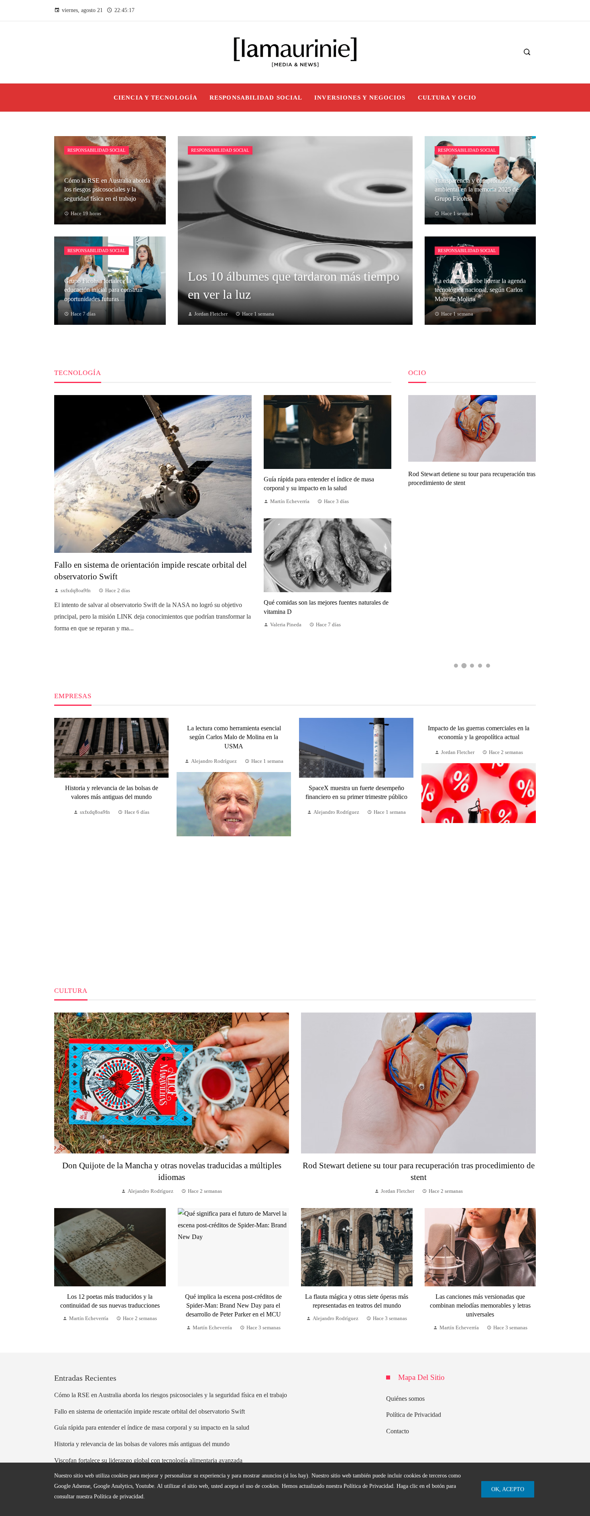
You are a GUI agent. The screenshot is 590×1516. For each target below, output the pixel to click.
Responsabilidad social (96, 150)
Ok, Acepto (507, 1489)
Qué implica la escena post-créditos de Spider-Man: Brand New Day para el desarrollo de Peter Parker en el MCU (233, 1305)
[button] (456, 666)
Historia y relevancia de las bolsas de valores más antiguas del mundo (142, 1444)
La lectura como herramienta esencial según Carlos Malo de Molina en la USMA (234, 737)
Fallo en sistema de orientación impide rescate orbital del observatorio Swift (149, 1411)
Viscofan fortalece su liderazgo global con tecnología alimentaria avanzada (148, 1460)
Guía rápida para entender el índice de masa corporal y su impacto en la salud (151, 1427)
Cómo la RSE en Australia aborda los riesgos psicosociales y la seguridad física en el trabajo (170, 1395)
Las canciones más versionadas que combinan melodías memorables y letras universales (480, 1305)
